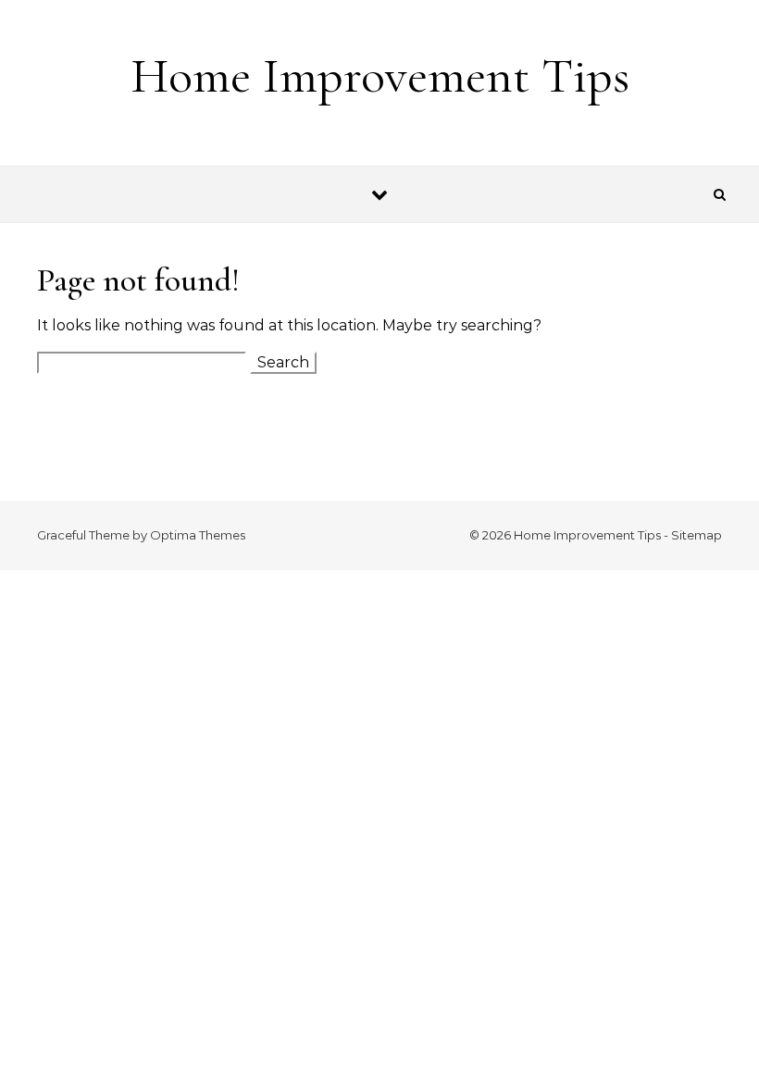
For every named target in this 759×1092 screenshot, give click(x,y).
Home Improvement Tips (380, 75)
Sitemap (696, 534)
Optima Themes (197, 534)
